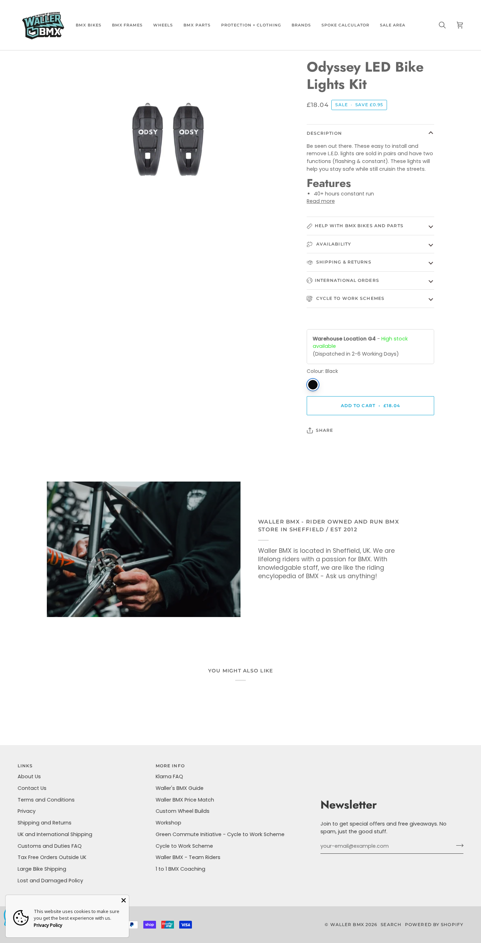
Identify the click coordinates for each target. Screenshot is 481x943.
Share (324, 430)
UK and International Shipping (55, 834)
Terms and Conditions (46, 799)
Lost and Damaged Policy (50, 880)
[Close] (123, 900)
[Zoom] (60, 207)
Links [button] (25, 765)
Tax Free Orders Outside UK (52, 857)
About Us (29, 776)
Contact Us (32, 788)
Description (324, 133)
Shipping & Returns (343, 262)
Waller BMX (347, 924)
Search (391, 924)
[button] (88, 25)
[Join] (457, 845)
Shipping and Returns (44, 822)
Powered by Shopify (434, 924)
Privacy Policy (48, 925)
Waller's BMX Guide (180, 788)
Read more (321, 201)
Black (313, 385)
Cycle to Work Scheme (184, 846)
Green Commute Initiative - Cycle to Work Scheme (220, 834)
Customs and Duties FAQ (50, 846)
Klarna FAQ (169, 776)
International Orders (347, 280)
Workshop (168, 822)
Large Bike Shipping (42, 868)
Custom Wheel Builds (183, 811)
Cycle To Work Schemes (350, 298)
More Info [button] (170, 765)
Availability (333, 244)
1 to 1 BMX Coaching (180, 868)
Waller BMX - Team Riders (188, 857)
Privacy (27, 811)
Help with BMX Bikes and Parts (359, 225)
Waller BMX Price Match (185, 799)
